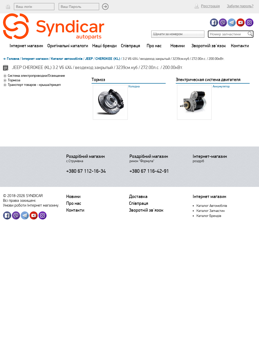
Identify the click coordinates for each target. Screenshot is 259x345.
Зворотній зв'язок (208, 45)
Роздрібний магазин (85, 156)
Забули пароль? (240, 6)
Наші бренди (104, 45)
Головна (13, 59)
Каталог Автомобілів (212, 206)
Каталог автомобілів (66, 59)
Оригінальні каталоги (67, 45)
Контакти (240, 45)
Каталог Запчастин (211, 211)
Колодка (134, 86)
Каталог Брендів (209, 216)
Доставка (138, 196)
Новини (177, 45)
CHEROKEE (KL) (107, 59)
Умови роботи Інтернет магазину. (31, 205)
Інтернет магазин (26, 45)
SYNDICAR (34, 195)
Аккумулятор (221, 86)
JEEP (89, 59)
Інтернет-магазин (210, 156)
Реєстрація (210, 6)
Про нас (154, 45)
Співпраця (130, 45)
